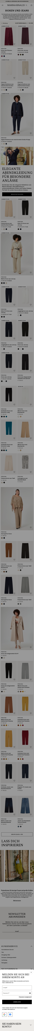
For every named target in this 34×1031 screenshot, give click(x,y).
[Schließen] (31, 972)
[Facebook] (10, 1014)
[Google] (4, 1014)
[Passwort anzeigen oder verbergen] (30, 993)
